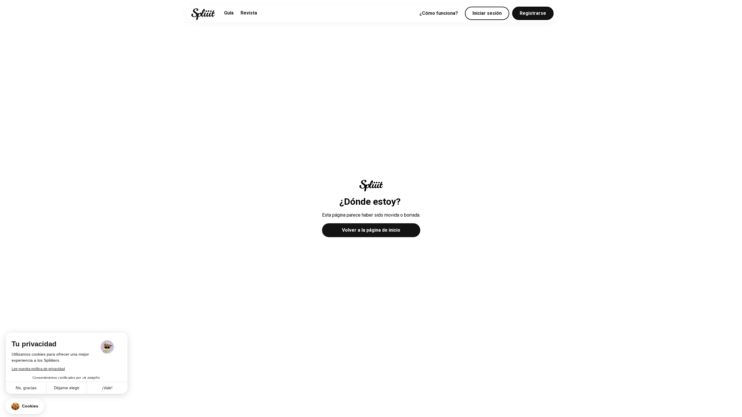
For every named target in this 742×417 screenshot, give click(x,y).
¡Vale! (107, 387)
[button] (24, 406)
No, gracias (26, 387)
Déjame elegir (66, 387)
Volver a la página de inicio (371, 230)
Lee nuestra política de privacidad (38, 369)
